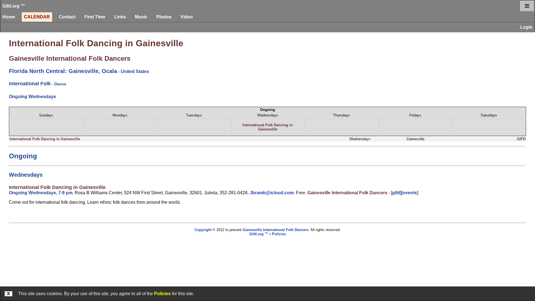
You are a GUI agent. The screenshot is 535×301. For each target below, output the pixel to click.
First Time (94, 16)
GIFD (521, 139)
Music (141, 16)
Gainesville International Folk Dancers (69, 58)
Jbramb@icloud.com (272, 192)
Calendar (37, 16)
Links (120, 16)
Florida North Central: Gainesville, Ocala (63, 71)
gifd (396, 192)
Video (187, 16)
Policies (162, 293)
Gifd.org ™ (14, 6)
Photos (164, 16)
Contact (67, 16)
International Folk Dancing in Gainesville (96, 43)
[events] (409, 192)
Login (526, 27)
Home (9, 16)
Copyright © (204, 230)
